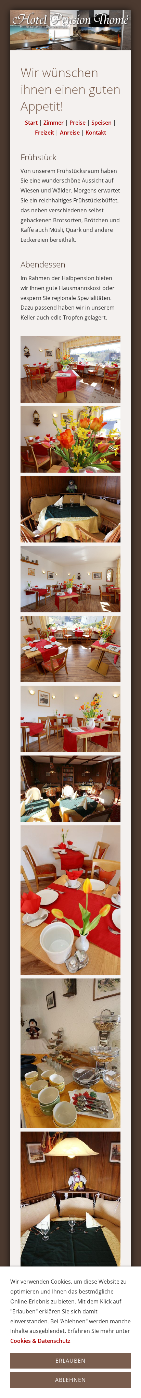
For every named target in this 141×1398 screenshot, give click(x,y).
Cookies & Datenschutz (40, 1341)
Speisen (101, 122)
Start (31, 122)
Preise (77, 122)
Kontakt (96, 132)
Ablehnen (70, 1380)
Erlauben (70, 1360)
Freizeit (44, 132)
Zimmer (53, 122)
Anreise (70, 132)
